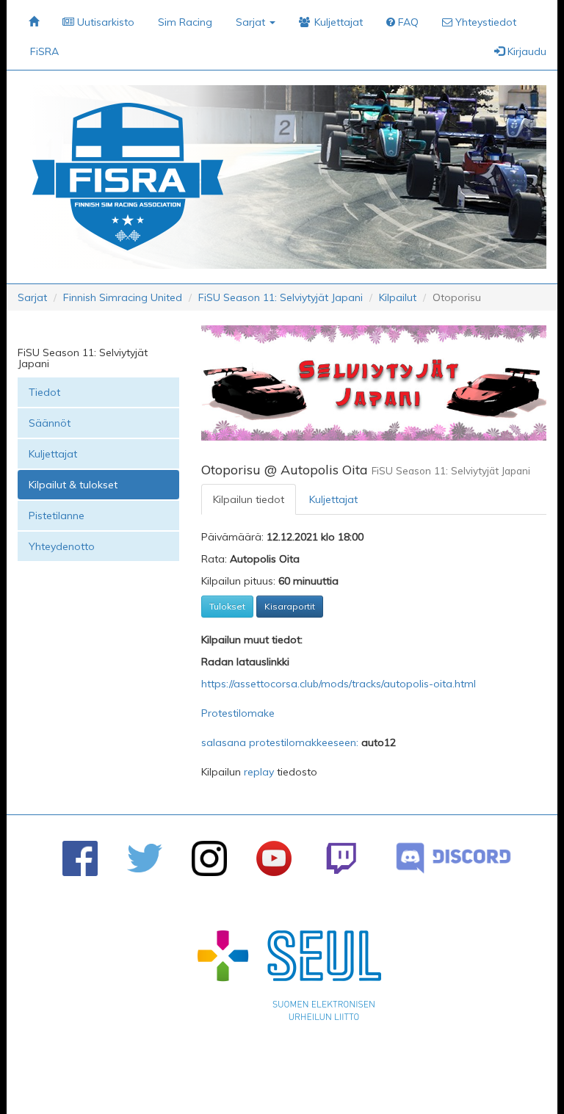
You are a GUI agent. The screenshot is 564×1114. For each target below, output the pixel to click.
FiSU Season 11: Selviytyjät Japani (280, 297)
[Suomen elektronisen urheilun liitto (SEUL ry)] (289, 979)
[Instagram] (209, 858)
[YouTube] (274, 858)
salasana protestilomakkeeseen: (281, 742)
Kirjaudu (525, 51)
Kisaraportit (289, 606)
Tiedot (44, 392)
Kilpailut (397, 297)
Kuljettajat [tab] (333, 499)
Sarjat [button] (252, 22)
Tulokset (227, 606)
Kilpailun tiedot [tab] (248, 499)
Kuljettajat (53, 453)
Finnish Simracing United (122, 297)
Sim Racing (185, 22)
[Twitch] (341, 858)
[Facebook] (80, 858)
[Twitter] (145, 858)
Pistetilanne (56, 515)
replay (259, 771)
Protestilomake (238, 713)
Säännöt (49, 423)
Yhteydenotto (62, 546)
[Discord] (453, 858)
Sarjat (32, 297)
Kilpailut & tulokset (73, 484)
